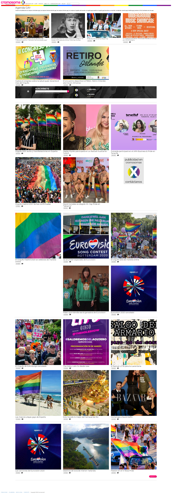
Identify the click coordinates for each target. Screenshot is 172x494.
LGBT (35, 3)
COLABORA (12, 492)
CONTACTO (26, 492)
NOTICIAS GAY (29, 3)
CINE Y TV (46, 3)
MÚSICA (41, 3)
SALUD (63, 3)
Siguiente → (153, 476)
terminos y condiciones (45, 93)
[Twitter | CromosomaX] (76, 95)
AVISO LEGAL (19, 492)
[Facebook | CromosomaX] (76, 90)
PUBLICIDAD (4, 492)
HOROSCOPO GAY (55, 3)
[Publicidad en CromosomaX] (134, 170)
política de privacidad (55, 93)
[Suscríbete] (68, 91)
